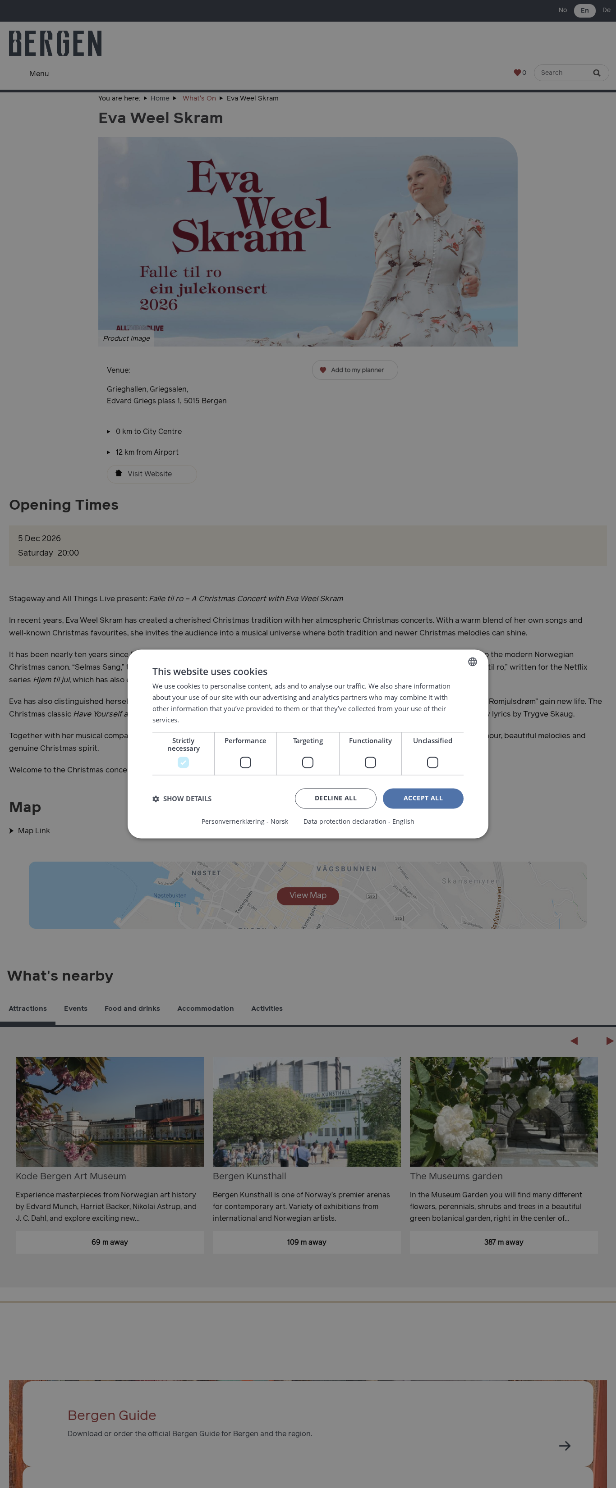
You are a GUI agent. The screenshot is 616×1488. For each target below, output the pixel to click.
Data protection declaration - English (358, 822)
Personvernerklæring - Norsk (245, 822)
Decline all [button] (336, 798)
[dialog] (308, 744)
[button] (181, 798)
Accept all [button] (423, 798)
